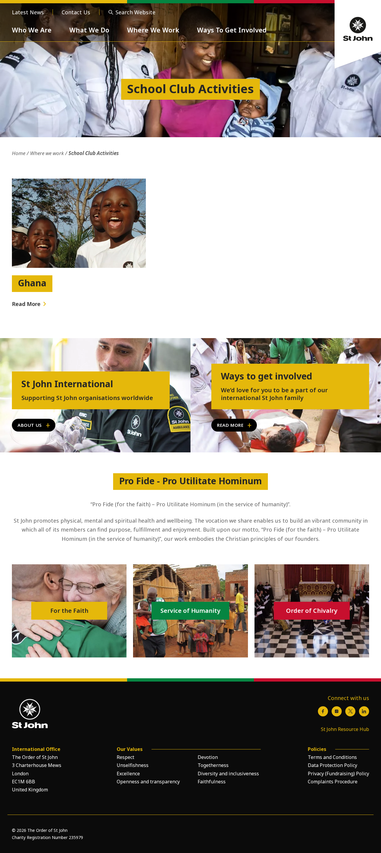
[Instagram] (337, 711)
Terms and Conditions (332, 757)
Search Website (135, 12)
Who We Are (31, 29)
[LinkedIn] (364, 711)
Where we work (47, 153)
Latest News (28, 12)
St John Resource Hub (345, 729)
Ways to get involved (266, 376)
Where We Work (153, 29)
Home (18, 153)
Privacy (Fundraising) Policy (338, 773)
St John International (67, 384)
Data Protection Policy (332, 765)
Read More (26, 303)
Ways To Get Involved (232, 29)
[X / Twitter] (350, 711)
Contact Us (76, 12)
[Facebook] (323, 711)
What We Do (89, 29)
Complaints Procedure (332, 781)
